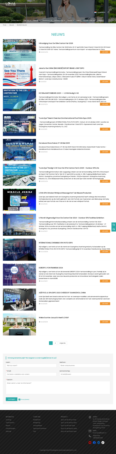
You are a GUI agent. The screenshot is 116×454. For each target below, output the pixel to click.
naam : (8, 362)
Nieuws (8, 425)
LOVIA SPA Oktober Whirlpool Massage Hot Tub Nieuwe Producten (65, 193)
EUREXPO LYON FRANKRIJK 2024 (51, 268)
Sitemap (8, 431)
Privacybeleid (25, 399)
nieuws (11, 25)
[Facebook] (94, 442)
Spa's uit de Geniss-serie (69, 423)
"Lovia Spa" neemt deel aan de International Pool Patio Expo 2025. (65, 118)
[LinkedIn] (98, 442)
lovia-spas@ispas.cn (99, 433)
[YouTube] (89, 442)
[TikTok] (103, 442)
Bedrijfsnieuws (22, 25)
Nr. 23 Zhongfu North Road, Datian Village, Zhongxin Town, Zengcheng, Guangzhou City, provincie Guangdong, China (101, 423)
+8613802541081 (98, 438)
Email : (8, 371)
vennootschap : (64, 371)
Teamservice (10, 423)
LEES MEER (105, 52)
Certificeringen (10, 428)
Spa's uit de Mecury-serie (69, 428)
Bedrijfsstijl (36, 423)
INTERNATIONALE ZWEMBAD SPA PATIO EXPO (56, 243)
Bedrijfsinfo (37, 420)
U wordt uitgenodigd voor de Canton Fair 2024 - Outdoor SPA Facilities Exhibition (71, 218)
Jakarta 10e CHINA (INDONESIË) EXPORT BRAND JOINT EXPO (61, 68)
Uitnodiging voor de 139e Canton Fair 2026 (56, 43)
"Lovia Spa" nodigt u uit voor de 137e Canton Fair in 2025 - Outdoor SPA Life (69, 168)
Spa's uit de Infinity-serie (68, 431)
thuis (4, 25)
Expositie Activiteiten (39, 428)
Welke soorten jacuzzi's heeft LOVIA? (54, 317)
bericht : (9, 380)
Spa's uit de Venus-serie (68, 420)
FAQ (34, 431)
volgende (62, 343)
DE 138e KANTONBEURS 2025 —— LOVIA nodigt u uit (59, 93)
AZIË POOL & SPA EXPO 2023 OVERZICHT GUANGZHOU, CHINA (62, 293)
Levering (8, 420)
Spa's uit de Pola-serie (68, 425)
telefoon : (62, 362)
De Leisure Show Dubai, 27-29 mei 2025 (54, 143)
